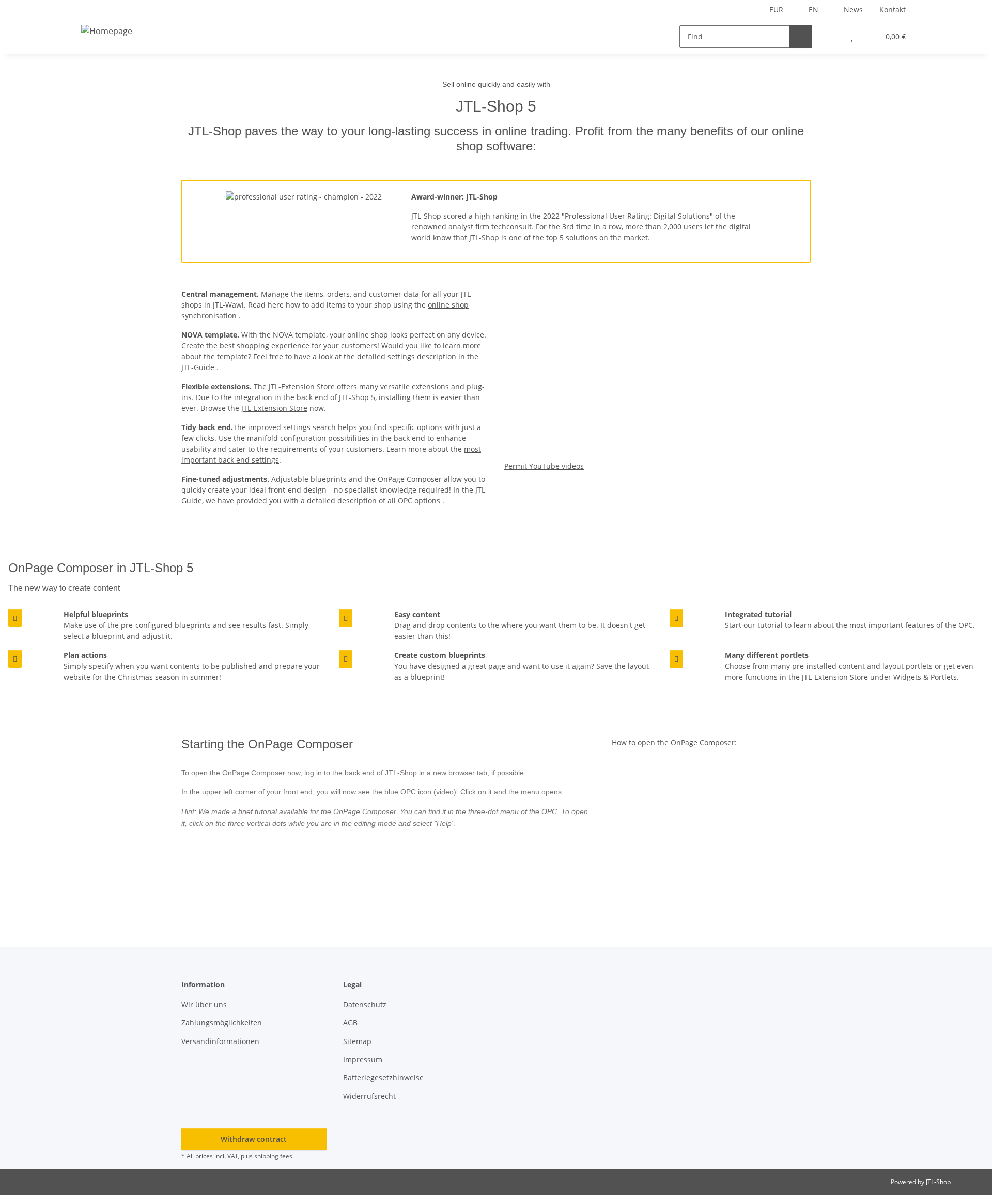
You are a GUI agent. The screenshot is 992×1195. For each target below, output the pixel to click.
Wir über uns (204, 1004)
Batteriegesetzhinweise (383, 1077)
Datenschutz (364, 1004)
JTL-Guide (198, 367)
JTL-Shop (938, 1181)
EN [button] (813, 9)
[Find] (800, 36)
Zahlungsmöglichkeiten (221, 1023)
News (853, 9)
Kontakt (892, 9)
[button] (831, 36)
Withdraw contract (254, 1139)
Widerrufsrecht (369, 1096)
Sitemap (357, 1041)
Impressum (362, 1059)
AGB (350, 1023)
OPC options (420, 500)
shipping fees (273, 1156)
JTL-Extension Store (274, 408)
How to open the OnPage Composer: (674, 742)
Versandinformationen (220, 1041)
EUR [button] (776, 9)
